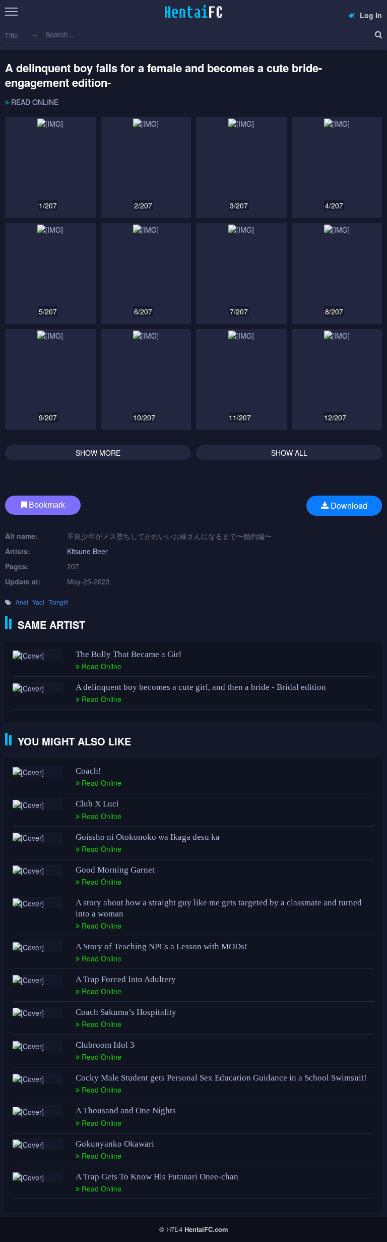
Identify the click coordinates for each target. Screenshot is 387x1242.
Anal (22, 602)
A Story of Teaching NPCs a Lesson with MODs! (161, 946)
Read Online (33, 102)
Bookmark (46, 505)
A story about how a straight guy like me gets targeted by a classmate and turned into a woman (219, 908)
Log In (370, 15)
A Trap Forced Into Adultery (126, 979)
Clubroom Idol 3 (105, 1045)
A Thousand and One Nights (126, 1110)
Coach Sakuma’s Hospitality (126, 1012)
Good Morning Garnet (115, 870)
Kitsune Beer (87, 551)
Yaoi (38, 602)
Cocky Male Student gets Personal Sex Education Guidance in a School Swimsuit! (221, 1078)
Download (348, 505)
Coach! (88, 771)
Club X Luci (97, 803)
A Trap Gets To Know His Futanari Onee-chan (157, 1176)
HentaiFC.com (206, 1229)
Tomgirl (58, 602)
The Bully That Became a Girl (128, 654)
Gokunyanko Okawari (115, 1144)
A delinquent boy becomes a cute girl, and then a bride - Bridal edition (201, 687)
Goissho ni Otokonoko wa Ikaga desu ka (148, 837)
